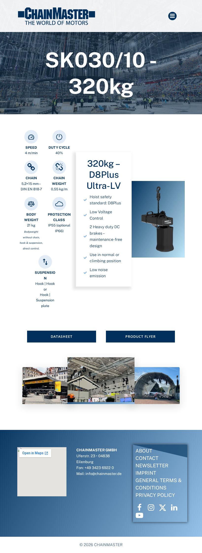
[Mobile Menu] (172, 16)
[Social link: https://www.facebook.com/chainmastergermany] (141, 508)
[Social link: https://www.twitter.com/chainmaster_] (164, 508)
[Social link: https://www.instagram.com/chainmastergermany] (153, 508)
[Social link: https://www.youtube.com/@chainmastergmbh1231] (141, 516)
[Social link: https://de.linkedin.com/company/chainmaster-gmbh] (176, 508)
